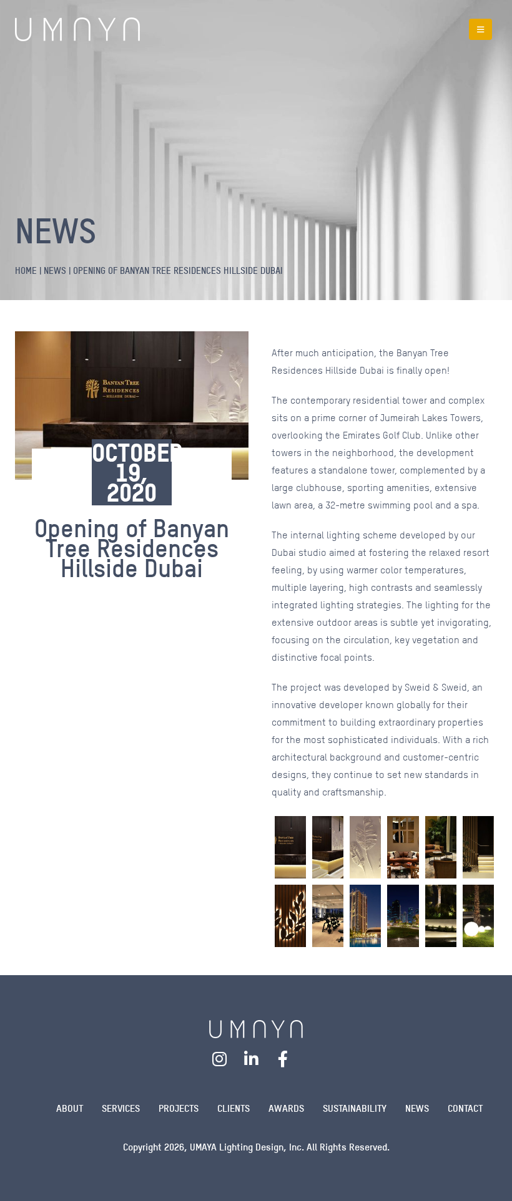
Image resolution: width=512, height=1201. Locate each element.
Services (121, 1108)
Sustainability (354, 1108)
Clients (233, 1108)
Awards (286, 1108)
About (69, 1108)
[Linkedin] (252, 1059)
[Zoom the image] (256, 1028)
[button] (480, 29)
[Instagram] (220, 1059)
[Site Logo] (77, 29)
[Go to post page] (290, 847)
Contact (465, 1108)
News (417, 1108)
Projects (179, 1108)
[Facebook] (283, 1059)
